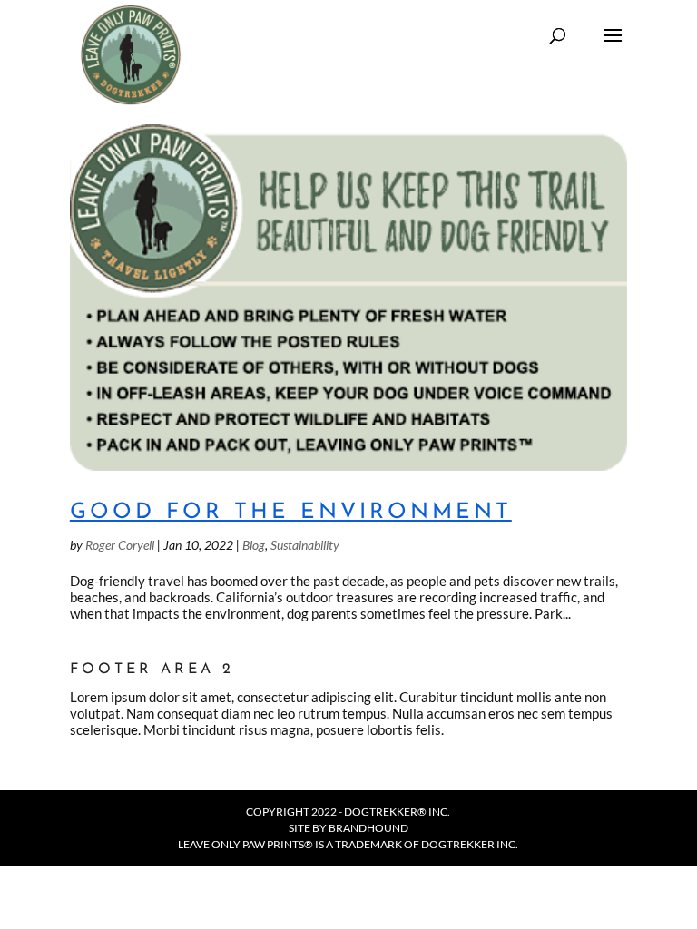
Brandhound (368, 828)
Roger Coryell (119, 545)
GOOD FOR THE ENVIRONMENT (291, 512)
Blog (253, 545)
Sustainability (304, 545)
